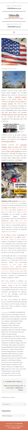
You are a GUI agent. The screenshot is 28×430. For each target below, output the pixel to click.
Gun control (5, 340)
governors (23, 212)
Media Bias (4, 353)
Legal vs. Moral (14, 349)
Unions (13, 373)
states (6, 212)
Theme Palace (16, 428)
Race (11, 362)
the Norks (12, 149)
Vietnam (10, 375)
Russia (9, 364)
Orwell (9, 360)
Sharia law (10, 366)
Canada (18, 323)
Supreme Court (10, 369)
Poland (14, 360)
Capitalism (4, 325)
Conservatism (14, 327)
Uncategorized (5, 373)
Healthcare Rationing (15, 340)
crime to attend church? (19, 223)
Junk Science (5, 349)
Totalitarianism (6, 371)
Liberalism (20, 351)
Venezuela (4, 375)
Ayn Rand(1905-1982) (16, 321)
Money (21, 353)
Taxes (17, 369)
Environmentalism (6, 336)
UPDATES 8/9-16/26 (14, 27)
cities (25, 210)
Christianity (15, 325)
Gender (23, 338)
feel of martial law (11, 231)
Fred (20, 6)
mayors (14, 212)
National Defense (17, 356)
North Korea (12, 358)
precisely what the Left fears (10, 283)
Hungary (18, 343)
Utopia (18, 373)
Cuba (9, 329)
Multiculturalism (6, 356)
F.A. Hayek (4, 338)
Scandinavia (15, 364)
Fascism (10, 338)
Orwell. (20, 160)
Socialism (16, 366)
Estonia (22, 336)
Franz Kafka (17, 338)
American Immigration (13, 319)
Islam (10, 345)
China (10, 325)
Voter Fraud (17, 375)
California (12, 323)
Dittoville (14, 15)
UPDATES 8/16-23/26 (14, 8)
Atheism (6, 321)
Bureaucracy (5, 323)
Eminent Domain (11, 334)
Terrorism (23, 369)
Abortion (8, 314)
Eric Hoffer (16, 336)
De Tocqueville (16, 329)
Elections (15, 332)
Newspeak (4, 358)
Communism (5, 327)
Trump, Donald (15, 371)
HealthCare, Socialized (8, 343)
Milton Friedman (13, 353)
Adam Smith (15, 314)
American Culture (15, 316)
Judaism (22, 347)
